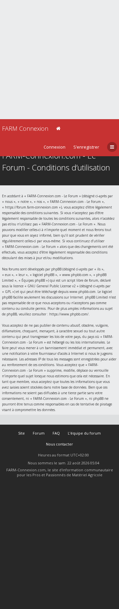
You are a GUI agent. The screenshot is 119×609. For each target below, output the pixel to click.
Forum (39, 433)
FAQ (56, 433)
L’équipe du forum (84, 433)
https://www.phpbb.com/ (69, 314)
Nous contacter (59, 444)
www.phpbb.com (82, 291)
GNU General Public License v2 (51, 286)
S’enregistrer (86, 147)
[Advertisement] (59, 59)
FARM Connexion (25, 128)
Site (21, 433)
